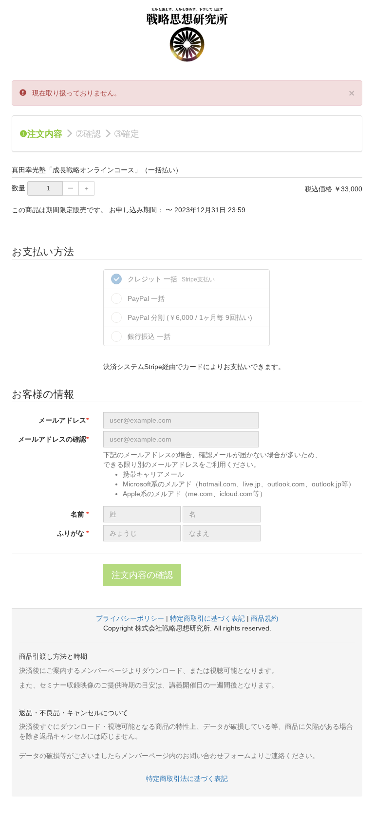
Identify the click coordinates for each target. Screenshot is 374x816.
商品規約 (264, 618)
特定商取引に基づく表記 (207, 618)
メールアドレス (62, 420)
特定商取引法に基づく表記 (187, 778)
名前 (78, 514)
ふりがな (71, 533)
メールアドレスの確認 (52, 439)
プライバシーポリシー (130, 618)
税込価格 (318, 189)
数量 (18, 188)
